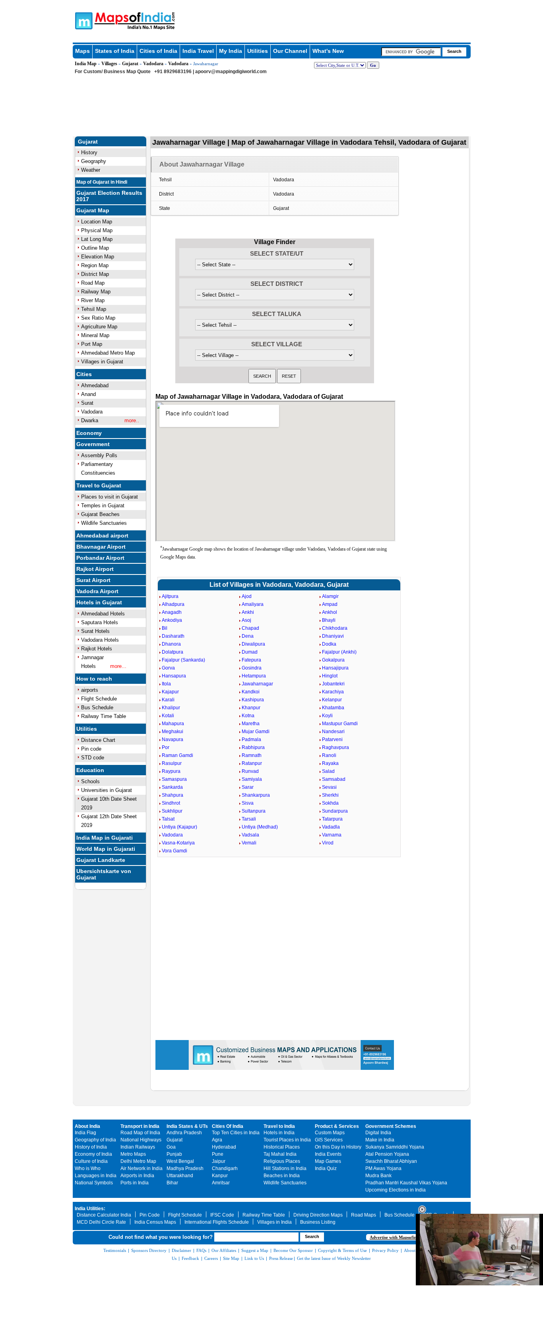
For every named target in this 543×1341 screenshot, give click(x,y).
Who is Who (88, 1168)
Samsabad (333, 779)
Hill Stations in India (285, 1168)
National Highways (140, 1140)
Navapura (172, 739)
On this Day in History (338, 1147)
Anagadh (172, 612)
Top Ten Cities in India (236, 1132)
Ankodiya (172, 620)
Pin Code (150, 1215)
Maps (82, 51)
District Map (95, 274)
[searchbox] (411, 51)
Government (93, 444)
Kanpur (220, 1175)
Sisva (248, 803)
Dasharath (173, 636)
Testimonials (114, 1250)
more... (118, 666)
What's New (328, 51)
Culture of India (91, 1161)
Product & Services (337, 1126)
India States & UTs (187, 1126)
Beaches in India (282, 1175)
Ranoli (329, 755)
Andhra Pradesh (184, 1132)
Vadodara (153, 63)
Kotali (168, 715)
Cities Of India (227, 1126)
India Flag (85, 1132)
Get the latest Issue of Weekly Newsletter (334, 1258)
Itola (166, 684)
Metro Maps (133, 1154)
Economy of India (93, 1154)
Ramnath (252, 755)
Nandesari (333, 731)
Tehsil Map (93, 309)
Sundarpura (335, 811)
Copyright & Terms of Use (342, 1250)
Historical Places (282, 1147)
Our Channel (290, 51)
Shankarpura (256, 795)
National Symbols (94, 1183)
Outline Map (95, 248)
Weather (90, 170)
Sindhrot (171, 803)
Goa (171, 1147)
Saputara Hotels (99, 622)
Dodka (329, 644)
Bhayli (328, 620)
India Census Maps (155, 1222)
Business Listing (317, 1222)
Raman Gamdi (177, 755)
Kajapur (170, 692)
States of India (114, 51)
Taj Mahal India (280, 1154)
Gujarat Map (92, 210)
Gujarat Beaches (100, 514)
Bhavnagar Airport (101, 546)
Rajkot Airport (95, 569)
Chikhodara (334, 628)
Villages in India (274, 1222)
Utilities (257, 51)
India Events (328, 1154)
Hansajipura (335, 668)
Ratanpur (252, 763)
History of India (91, 1147)
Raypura (171, 771)
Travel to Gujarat (98, 485)
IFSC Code (222, 1215)
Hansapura (174, 676)
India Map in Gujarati (104, 837)
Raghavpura (335, 747)
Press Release (281, 1258)
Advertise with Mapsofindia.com (401, 1237)
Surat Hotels (95, 631)
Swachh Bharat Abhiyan (391, 1161)
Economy (89, 433)
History (89, 152)
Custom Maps (330, 1132)
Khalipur (171, 707)
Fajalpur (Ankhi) (339, 652)
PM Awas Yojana (383, 1168)
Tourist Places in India (287, 1140)
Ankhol (329, 612)
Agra (217, 1140)
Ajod (247, 596)
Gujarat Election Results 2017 (109, 196)
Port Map (91, 344)
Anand (88, 394)
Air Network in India (141, 1168)
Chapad (250, 628)
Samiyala (252, 779)
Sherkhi (330, 795)
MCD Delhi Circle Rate (101, 1222)
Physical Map (96, 230)
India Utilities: (90, 1208)
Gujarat (130, 63)
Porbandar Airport (100, 558)
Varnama (331, 835)
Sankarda (172, 787)
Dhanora (171, 644)
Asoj (246, 620)
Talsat (168, 819)
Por (165, 747)
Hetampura (254, 676)
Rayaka (330, 763)
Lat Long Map (96, 239)
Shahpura (172, 795)
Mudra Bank (378, 1175)
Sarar (248, 787)
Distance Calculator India (104, 1215)
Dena (248, 636)
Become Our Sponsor (293, 1250)
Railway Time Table (103, 716)
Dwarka (89, 420)
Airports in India (137, 1175)
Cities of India (158, 51)
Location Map (96, 222)
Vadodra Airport (97, 591)
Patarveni (332, 739)
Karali (168, 700)
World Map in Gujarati (105, 849)
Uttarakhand (180, 1175)
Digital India (378, 1132)
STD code (92, 758)
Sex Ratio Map (98, 318)
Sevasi (329, 787)
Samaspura (174, 779)
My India (230, 51)
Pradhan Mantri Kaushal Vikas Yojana (406, 1183)
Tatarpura (332, 819)
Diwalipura (253, 644)
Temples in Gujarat (102, 505)
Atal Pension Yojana (387, 1154)
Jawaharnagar (257, 684)
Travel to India (279, 1126)
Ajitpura (170, 596)
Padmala (251, 739)
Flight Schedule (99, 699)
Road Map (93, 283)
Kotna (248, 715)
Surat (87, 403)
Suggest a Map (254, 1250)
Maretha (251, 723)
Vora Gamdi (174, 851)
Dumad (250, 652)
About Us (412, 1250)
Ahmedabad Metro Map (108, 353)
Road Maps (363, 1215)
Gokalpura (333, 660)
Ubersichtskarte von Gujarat (103, 874)
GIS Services (329, 1140)
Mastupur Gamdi (340, 723)
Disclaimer (181, 1250)
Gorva (168, 668)
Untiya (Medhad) (260, 827)
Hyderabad (224, 1147)
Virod (328, 843)
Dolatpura (172, 652)
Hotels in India (279, 1132)
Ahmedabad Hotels (103, 614)
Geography (93, 161)
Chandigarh (225, 1168)
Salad (328, 771)
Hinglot (329, 676)
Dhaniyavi (333, 636)
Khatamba (333, 707)
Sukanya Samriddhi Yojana (394, 1147)
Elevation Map (97, 257)
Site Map (231, 1258)
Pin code (91, 749)
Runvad (250, 771)
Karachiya (333, 692)
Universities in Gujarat (106, 790)
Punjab (174, 1154)
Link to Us (254, 1258)
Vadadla (331, 827)
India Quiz (326, 1168)
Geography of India (95, 1140)
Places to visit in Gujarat (109, 497)
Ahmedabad (95, 385)
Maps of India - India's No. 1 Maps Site (82, 20)
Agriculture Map (99, 327)
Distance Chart (98, 740)
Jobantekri (333, 684)
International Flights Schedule (216, 1222)
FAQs (201, 1250)
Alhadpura (173, 604)
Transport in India (139, 1126)
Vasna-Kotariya (178, 843)
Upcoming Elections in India (395, 1190)
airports (89, 690)
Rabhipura (253, 747)
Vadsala (250, 835)
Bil (164, 628)
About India (87, 1126)
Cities (84, 374)
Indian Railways (137, 1147)
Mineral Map (95, 335)
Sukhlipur (172, 811)
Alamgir (330, 596)
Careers (211, 1258)
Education (90, 770)
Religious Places (282, 1161)
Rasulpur (172, 763)
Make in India (379, 1140)
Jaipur (218, 1161)
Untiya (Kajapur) (179, 827)
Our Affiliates (223, 1250)
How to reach (94, 678)
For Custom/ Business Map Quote (113, 71)
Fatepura (251, 660)
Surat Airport (93, 580)
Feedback (190, 1258)
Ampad (329, 604)
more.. (131, 420)
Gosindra (252, 668)
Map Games (328, 1161)
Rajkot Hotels (96, 649)
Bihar (172, 1183)
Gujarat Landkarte (100, 860)
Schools (90, 781)
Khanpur (251, 707)
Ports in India (134, 1183)
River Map (93, 300)
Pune (217, 1154)
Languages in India (95, 1175)
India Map (86, 63)
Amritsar (221, 1183)
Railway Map (96, 292)
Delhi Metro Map (138, 1161)
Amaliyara (253, 604)
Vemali (249, 843)
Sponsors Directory (149, 1250)
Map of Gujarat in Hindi (101, 182)
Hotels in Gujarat (99, 602)
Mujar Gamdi (256, 731)
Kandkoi (251, 692)
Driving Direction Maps (318, 1215)
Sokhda (330, 803)
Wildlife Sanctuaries (104, 523)
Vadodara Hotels (100, 640)
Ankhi (248, 612)
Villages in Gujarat (102, 362)
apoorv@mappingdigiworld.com (231, 71)
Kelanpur (332, 700)
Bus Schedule (97, 707)
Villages (109, 63)
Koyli (327, 715)
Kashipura (253, 700)
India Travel (198, 51)
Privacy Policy (385, 1250)
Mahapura (173, 723)
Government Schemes (390, 1126)
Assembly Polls (99, 455)
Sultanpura (254, 811)
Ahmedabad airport (102, 535)
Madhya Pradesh (185, 1168)
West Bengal (180, 1161)
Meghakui (172, 731)
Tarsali (249, 819)
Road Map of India (140, 1132)
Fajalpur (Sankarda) (183, 660)
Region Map (95, 265)
